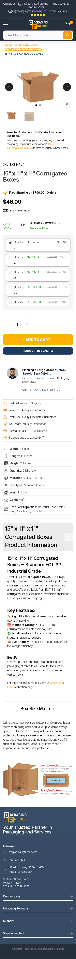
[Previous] (9, 87)
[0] (67, 24)
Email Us (55, 389)
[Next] (67, 87)
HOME (8, 44)
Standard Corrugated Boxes (23, 49)
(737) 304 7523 (29, 3)
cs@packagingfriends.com (26, 11)
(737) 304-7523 (37, 389)
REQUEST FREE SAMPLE (38, 350)
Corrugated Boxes (26, 44)
